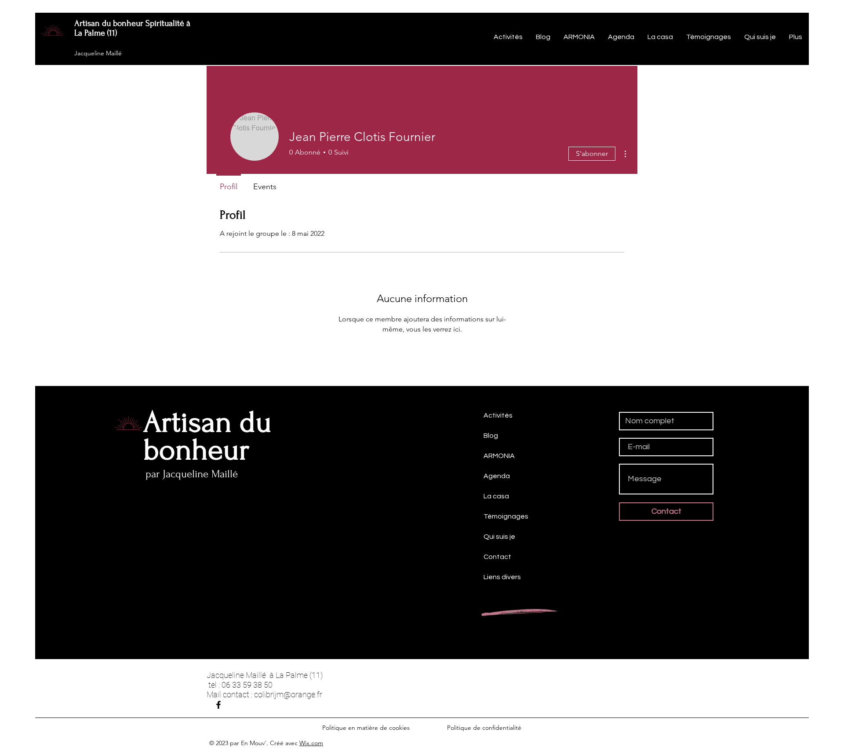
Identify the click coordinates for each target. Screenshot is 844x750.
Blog (491, 435)
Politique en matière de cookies (366, 728)
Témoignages (506, 516)
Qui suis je (499, 536)
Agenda (497, 476)
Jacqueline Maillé (98, 53)
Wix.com (311, 743)
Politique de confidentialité (484, 728)
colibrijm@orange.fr (288, 694)
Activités (498, 415)
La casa (496, 496)
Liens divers (502, 577)
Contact (497, 556)
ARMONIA (499, 455)
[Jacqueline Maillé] (218, 705)
